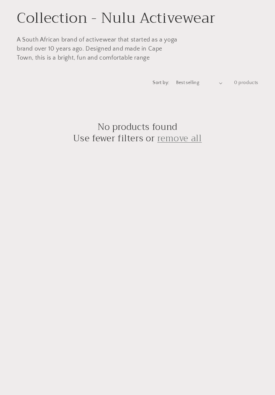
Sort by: (161, 82)
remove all (179, 138)
